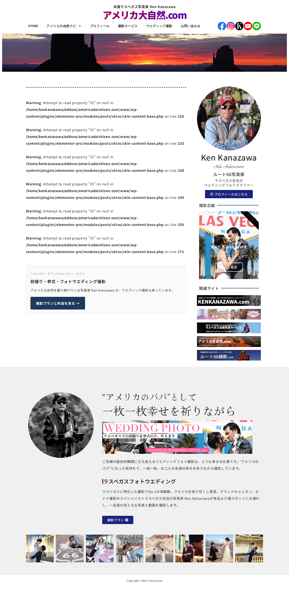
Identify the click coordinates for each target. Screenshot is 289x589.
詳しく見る (229, 267)
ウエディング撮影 (159, 26)
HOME (33, 26)
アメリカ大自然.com (145, 15)
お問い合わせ (191, 26)
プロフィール (100, 26)
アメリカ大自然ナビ (61, 26)
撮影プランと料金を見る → (58, 303)
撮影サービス (128, 26)
